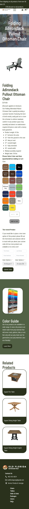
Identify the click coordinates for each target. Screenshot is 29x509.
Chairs (12, 488)
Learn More (7, 346)
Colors (12, 499)
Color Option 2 (19, 260)
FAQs (12, 501)
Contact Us (8, 473)
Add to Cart (14, 221)
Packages (13, 496)
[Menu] (14, 10)
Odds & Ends (14, 493)
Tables (12, 491)
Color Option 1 (6, 260)
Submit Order (8, 269)
